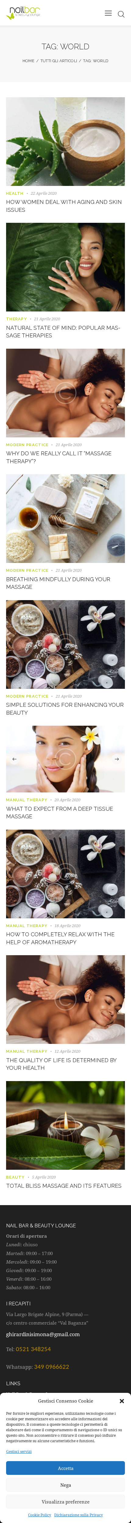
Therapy (16, 319)
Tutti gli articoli (59, 61)
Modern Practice (27, 445)
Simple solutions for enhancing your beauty (65, 709)
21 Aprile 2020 (47, 319)
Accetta (65, 1468)
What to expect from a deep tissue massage (59, 813)
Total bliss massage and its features (64, 1186)
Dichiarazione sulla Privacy (78, 1514)
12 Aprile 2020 (67, 1051)
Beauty (15, 1177)
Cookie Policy (39, 1514)
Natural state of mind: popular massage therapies (63, 332)
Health (15, 193)
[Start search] (121, 14)
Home (28, 61)
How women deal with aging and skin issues (64, 206)
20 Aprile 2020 (67, 799)
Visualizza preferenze (66, 1502)
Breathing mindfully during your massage (58, 583)
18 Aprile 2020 (67, 925)
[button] (122, 1401)
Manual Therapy (27, 800)
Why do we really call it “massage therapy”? (59, 457)
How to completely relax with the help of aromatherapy (60, 938)
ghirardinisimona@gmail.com (43, 1334)
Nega (65, 1485)
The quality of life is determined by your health (61, 1064)
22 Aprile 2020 (44, 193)
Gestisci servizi (19, 1451)
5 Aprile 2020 (44, 1177)
